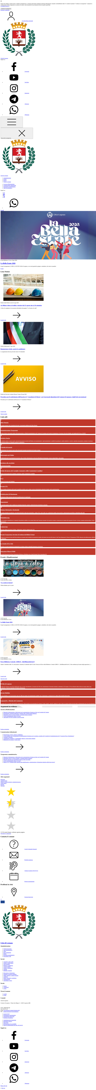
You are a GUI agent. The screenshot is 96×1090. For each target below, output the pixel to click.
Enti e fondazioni (7, 952)
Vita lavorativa (6, 964)
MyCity (3, 1088)
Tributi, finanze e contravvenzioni (10, 975)
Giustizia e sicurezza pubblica (10, 974)
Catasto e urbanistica (8, 968)
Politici (4, 953)
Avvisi (4, 988)
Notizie (5, 986)
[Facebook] (3, 193)
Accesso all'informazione (8, 184)
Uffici (4, 951)
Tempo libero (3, 783)
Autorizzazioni (4, 780)
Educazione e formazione (9, 973)
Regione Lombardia (5, 10)
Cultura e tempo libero (8, 963)
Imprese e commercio (8, 965)
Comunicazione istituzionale (9, 185)
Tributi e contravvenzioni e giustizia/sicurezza (11, 782)
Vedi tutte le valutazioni (6, 833)
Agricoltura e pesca (7, 980)
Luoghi (5, 994)
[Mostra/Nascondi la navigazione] (12, 122)
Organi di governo (7, 948)
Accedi (2, 210)
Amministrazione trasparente (9, 1020)
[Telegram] (3, 197)
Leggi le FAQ (6, 1014)
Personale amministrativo (8, 955)
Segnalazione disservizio (8, 1016)
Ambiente (5, 976)
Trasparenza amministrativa (9, 186)
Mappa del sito (4, 1085)
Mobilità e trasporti (7, 970)
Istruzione (3, 779)
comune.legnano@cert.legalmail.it (10, 1011)
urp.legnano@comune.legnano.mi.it (12, 1010)
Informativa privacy (7, 1021)
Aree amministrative (7, 950)
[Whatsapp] (13, 208)
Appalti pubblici (7, 966)
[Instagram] (3, 195)
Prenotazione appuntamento (9, 1015)
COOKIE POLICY (5, 6)
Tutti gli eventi (4, 678)
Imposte (2, 784)
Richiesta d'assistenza (8, 1017)
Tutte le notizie (4, 414)
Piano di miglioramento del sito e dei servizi (13, 1025)
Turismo (5, 969)
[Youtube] (3, 194)
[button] (7, 178)
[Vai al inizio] (1, 899)
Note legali (5, 1022)
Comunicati (6, 987)
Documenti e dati (7, 956)
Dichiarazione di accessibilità (9, 1024)
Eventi (2, 268)
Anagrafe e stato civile (8, 961)
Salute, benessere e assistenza (9, 978)
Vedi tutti (3, 785)
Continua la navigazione (6, 8)
